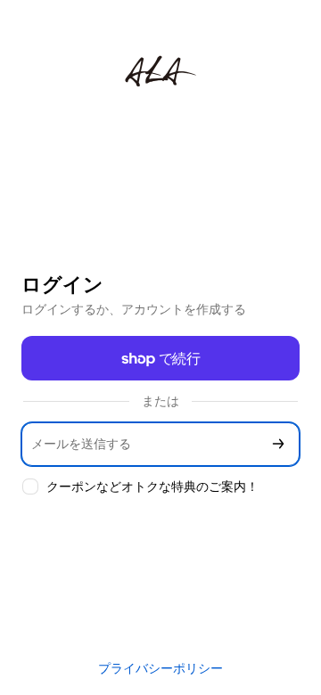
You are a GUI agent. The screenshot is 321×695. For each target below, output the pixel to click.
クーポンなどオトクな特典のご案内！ (152, 486)
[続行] (278, 444)
